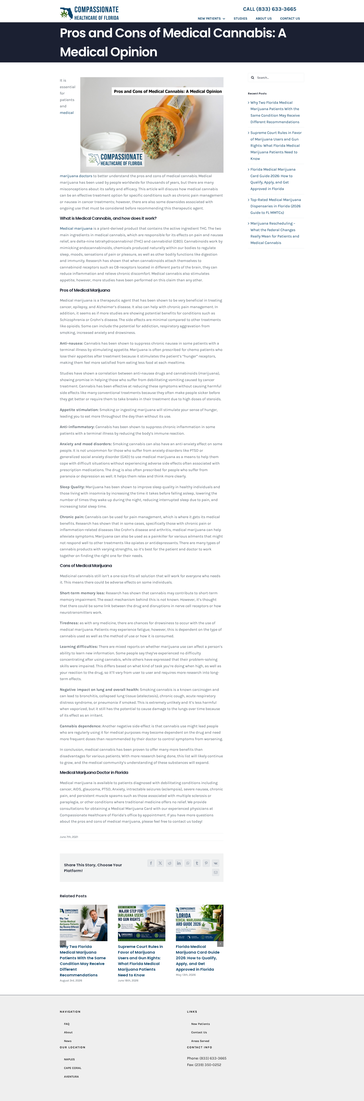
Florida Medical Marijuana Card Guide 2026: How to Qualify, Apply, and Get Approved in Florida (197, 958)
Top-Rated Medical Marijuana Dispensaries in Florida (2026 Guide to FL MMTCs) (275, 206)
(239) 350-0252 (208, 1064)
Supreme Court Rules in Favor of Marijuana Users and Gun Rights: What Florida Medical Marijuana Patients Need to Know (276, 145)
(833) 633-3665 (212, 1058)
